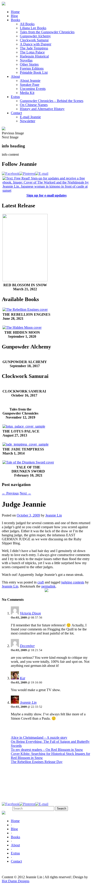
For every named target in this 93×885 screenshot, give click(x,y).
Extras (15, 97)
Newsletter (27, 121)
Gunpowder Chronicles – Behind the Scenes (51, 101)
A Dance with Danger (35, 44)
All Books (27, 24)
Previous (10, 493)
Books (15, 20)
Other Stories (29, 64)
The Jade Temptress (34, 48)
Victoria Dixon (30, 613)
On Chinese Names (34, 105)
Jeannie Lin (53, 515)
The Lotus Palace (32, 52)
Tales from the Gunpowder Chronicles (47, 32)
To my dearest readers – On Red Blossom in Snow (47, 750)
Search (7, 808)
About (15, 76)
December (27, 646)
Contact (16, 113)
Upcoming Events (33, 89)
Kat (22, 678)
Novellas (26, 60)
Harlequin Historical (34, 56)
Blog (14, 16)
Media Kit (27, 93)
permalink (48, 586)
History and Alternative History (42, 109)
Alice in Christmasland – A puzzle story (39, 737)
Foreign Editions (32, 68)
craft (40, 582)
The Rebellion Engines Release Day (37, 762)
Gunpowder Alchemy (35, 36)
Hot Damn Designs (15, 881)
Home (15, 12)
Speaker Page (29, 85)
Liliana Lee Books (33, 28)
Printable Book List (34, 72)
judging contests (72, 582)
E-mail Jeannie (30, 117)
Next (25, 493)
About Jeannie (30, 80)
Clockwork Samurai (34, 40)
